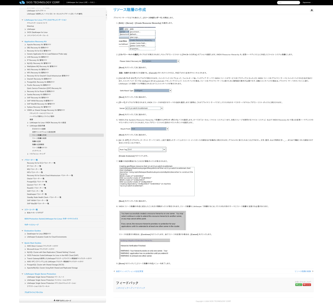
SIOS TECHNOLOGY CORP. (43, 2)
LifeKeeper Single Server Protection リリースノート (45, 277)
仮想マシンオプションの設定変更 (44, 132)
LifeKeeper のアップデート (36, 11)
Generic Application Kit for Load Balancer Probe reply (47, 54)
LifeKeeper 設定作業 (37, 126)
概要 (31, 119)
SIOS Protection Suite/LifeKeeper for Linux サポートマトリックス (51, 219)
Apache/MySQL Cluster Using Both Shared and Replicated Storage (52, 268)
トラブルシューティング (37, 154)
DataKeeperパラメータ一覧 (37, 194)
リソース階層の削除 (39, 138)
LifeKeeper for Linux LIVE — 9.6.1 (80, 2)
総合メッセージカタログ (35, 213)
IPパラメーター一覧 (34, 166)
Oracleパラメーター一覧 (35, 179)
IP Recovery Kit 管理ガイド (37, 60)
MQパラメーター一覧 (34, 169)
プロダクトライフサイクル (33, 292)
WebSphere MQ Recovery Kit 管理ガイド (42, 66)
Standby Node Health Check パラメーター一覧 (44, 197)
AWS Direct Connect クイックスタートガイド (42, 246)
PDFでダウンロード (63, 300)
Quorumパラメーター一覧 (36, 185)
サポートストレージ (31, 225)
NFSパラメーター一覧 (35, 172)
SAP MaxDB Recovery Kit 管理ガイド (41, 104)
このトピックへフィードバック (130, 287)
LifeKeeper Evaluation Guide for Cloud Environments (47, 237)
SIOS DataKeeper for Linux (37, 32)
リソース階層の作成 (39, 135)
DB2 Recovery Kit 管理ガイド (38, 48)
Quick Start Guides (32, 243)
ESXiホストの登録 (39, 129)
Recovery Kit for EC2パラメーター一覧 (41, 163)
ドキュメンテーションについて (37, 23)
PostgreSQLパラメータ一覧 (37, 182)
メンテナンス (36, 151)
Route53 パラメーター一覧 (36, 188)
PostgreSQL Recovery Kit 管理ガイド (41, 82)
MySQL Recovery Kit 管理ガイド (39, 63)
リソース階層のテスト (39, 148)
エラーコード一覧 (31, 210)
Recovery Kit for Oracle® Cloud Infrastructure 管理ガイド (48, 76)
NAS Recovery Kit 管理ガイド (38, 70)
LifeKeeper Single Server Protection (40, 274)
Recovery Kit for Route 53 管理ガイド (41, 91)
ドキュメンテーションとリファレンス (41, 113)
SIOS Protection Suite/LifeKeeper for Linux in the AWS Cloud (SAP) (52, 255)
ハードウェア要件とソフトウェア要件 (42, 116)
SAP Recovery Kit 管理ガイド (38, 98)
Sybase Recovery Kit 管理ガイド (39, 107)
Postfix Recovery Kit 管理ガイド (39, 85)
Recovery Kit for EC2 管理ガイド (39, 51)
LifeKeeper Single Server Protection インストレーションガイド (49, 280)
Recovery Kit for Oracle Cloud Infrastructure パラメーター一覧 (50, 175)
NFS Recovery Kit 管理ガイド (38, 73)
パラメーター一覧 (31, 160)
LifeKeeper (31, 29)
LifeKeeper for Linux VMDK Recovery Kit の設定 (48, 123)
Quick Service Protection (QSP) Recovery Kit (44, 88)
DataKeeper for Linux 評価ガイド (39, 234)
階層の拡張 (36, 141)
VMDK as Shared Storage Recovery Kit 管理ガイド (46, 110)
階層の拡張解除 (38, 144)
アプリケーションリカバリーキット (38, 286)
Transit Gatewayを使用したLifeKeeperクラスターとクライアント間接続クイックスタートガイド (59, 258)
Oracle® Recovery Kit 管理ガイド (39, 79)
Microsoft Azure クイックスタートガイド (40, 249)
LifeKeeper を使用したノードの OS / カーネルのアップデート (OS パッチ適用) (54, 14)
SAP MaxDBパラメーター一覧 (38, 204)
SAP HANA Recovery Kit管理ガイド (40, 101)
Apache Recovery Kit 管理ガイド (39, 45)
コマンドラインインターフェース (37, 35)
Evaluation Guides (32, 231)
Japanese (307, 2)
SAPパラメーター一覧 (35, 191)
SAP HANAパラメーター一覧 (37, 200)
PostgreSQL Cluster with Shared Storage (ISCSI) (45, 265)
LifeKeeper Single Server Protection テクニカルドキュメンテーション (51, 283)
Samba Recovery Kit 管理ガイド (39, 95)
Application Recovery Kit (35, 41)
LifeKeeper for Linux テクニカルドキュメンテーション (45, 20)
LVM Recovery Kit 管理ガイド (38, 57)
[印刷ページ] (312, 10)
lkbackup (30, 26)
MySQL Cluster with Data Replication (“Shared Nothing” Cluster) (51, 252)
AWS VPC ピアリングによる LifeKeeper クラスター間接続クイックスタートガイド (55, 262)
